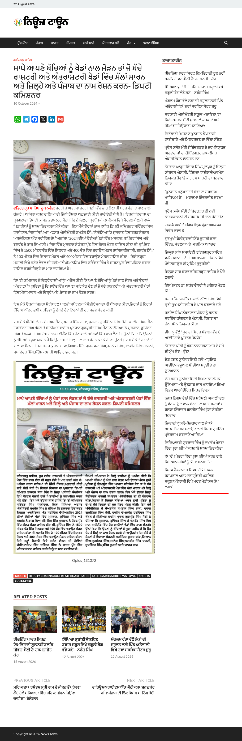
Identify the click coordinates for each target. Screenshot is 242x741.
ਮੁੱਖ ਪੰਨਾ (22, 43)
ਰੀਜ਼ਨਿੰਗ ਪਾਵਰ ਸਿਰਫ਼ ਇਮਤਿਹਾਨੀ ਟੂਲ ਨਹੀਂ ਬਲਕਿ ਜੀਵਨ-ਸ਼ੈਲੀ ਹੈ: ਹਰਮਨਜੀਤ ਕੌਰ (33, 647)
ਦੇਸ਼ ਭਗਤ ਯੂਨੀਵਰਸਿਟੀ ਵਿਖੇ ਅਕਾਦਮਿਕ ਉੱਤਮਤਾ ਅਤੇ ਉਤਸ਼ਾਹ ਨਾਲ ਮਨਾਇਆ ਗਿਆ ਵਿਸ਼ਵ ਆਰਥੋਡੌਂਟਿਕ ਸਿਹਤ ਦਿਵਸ (195, 384)
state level (23, 580)
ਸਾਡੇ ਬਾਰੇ (88, 43)
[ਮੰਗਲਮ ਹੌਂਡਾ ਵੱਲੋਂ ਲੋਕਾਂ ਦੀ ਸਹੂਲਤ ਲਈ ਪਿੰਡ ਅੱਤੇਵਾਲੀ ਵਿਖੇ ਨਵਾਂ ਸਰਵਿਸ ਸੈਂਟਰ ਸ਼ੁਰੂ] (133, 620)
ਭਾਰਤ (54, 43)
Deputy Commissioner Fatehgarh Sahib (59, 576)
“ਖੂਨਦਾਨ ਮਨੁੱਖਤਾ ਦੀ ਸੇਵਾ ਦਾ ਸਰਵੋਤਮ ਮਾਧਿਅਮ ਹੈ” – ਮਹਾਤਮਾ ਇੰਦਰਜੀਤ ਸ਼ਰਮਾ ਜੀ (194, 197)
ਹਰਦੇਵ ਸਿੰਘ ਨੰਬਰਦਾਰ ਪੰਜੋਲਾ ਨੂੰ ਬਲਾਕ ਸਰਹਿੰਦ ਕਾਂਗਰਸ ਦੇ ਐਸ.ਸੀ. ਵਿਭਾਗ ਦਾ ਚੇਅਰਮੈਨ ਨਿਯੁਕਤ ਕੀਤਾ (191, 318)
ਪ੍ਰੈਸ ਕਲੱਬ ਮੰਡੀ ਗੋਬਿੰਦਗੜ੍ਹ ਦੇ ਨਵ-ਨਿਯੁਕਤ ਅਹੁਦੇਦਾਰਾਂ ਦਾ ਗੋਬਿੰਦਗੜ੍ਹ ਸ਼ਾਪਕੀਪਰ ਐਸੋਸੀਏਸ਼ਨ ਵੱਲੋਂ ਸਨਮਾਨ (195, 153)
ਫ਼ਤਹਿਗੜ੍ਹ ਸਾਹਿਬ (22, 59)
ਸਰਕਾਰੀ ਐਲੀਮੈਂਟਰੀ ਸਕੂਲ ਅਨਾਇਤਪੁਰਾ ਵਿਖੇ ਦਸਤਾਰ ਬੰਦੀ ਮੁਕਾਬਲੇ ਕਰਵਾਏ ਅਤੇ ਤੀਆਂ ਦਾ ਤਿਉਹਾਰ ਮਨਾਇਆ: (193, 120)
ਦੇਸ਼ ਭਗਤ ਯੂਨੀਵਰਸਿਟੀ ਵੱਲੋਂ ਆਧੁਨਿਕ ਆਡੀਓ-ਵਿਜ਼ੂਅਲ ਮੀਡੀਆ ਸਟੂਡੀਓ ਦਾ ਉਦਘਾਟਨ (190, 365)
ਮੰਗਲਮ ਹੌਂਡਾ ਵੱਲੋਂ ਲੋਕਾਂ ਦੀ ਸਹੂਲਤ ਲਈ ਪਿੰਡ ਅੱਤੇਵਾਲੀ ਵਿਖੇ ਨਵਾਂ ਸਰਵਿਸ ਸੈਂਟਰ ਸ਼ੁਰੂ (131, 644)
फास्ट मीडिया (151, 43)
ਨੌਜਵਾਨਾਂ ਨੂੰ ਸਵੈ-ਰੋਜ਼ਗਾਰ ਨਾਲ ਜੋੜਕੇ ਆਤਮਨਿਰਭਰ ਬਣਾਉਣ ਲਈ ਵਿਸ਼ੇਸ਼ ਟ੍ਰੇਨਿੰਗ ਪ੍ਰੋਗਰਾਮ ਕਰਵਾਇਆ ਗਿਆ (194, 429)
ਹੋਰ (129, 43)
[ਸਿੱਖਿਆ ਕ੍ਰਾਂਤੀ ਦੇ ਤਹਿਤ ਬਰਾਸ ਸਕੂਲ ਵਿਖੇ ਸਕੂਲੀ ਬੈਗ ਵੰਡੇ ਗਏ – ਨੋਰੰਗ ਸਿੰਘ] (84, 620)
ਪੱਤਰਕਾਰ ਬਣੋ (110, 43)
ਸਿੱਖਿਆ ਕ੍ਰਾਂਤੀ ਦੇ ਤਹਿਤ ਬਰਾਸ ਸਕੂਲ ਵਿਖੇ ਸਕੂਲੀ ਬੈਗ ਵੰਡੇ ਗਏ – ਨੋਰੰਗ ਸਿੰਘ (82, 644)
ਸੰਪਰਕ (70, 43)
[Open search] (226, 43)
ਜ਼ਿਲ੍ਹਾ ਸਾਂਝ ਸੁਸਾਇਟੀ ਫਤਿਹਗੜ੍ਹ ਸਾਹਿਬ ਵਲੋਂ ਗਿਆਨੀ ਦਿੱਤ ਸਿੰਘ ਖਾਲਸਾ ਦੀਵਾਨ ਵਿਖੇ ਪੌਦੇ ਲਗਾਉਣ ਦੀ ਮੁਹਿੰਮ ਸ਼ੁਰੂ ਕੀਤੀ (194, 258)
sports (144, 576)
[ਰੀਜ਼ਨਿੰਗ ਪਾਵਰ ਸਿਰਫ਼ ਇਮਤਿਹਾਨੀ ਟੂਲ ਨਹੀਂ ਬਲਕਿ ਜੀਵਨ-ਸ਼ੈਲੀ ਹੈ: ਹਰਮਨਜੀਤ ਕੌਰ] (35, 620)
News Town (49, 734)
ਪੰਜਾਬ (39, 43)
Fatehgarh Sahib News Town (114, 576)
